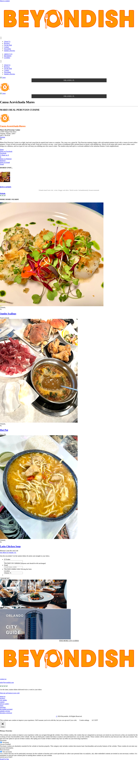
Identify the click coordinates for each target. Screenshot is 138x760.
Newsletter (7, 49)
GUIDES (7, 58)
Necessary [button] (3, 740)
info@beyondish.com (7, 682)
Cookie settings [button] (84, 720)
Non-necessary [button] (4, 750)
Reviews (7, 43)
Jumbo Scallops (8, 313)
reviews (2, 698)
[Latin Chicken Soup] (39, 538)
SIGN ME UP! (5, 578)
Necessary (5, 742)
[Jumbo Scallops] (51, 306)
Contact (6, 47)
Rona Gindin (5, 187)
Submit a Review (9, 50)
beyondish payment (6, 709)
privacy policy (4, 704)
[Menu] (1, 38)
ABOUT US (8, 54)
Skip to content (5, 1)
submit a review (5, 711)
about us (2, 696)
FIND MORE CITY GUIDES (69, 640)
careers (2, 702)
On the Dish (8, 45)
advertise (3, 707)
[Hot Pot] (39, 422)
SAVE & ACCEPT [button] (6, 757)
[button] (2, 149)
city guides (3, 700)
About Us (7, 41)
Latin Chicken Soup (10, 546)
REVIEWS (7, 56)
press (1, 705)
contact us (3, 679)
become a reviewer (6, 713)
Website (2, 137)
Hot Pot (4, 430)
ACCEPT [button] (95, 720)
